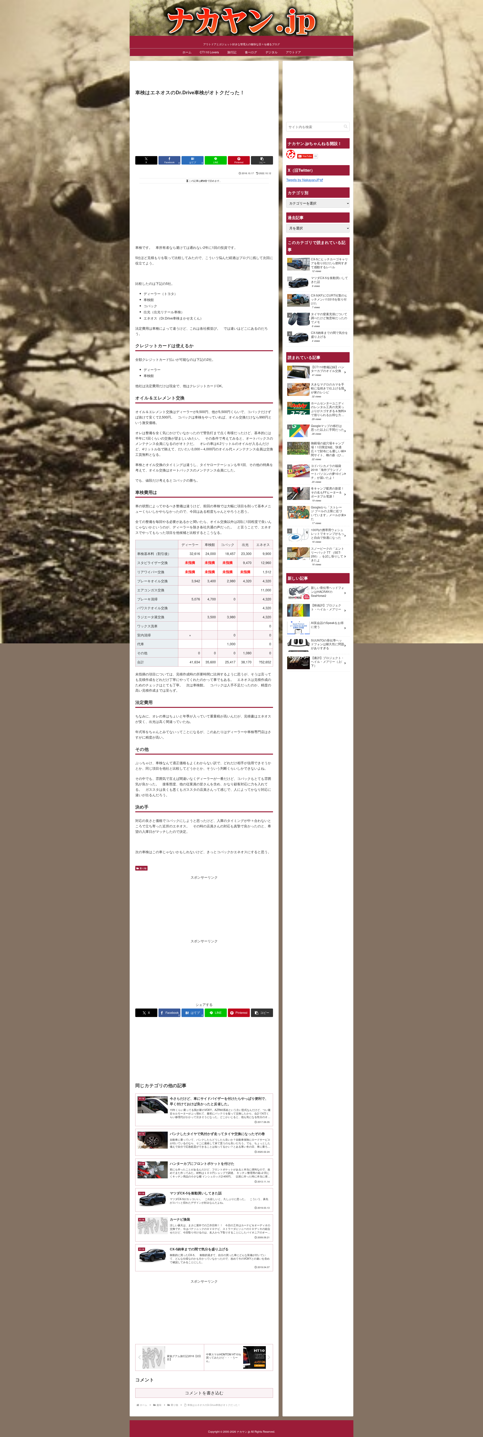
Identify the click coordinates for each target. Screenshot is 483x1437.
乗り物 (143, 868)
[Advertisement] (204, 76)
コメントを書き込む (204, 1393)
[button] (262, 160)
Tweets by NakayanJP (303, 179)
